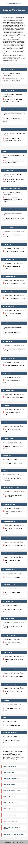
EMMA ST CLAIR (8, 652)
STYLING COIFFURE (9, 422)
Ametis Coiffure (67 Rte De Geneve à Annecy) (13, 45)
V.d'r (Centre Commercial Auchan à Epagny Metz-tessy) (13, 30)
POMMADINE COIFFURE (10, 732)
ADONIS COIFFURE (9, 276)
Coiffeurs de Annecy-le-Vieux (12, 790)
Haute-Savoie (19, 20)
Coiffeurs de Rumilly (9, 809)
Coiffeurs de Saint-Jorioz (10, 802)
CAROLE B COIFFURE (9, 358)
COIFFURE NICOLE (8, 439)
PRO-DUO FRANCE (8, 170)
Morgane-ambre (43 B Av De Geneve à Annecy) (13, 50)
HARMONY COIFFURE (9, 669)
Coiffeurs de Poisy (8, 772)
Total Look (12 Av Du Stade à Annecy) (15, 44)
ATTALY (5, 323)
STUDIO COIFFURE (9, 521)
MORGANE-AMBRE (8, 306)
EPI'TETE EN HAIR (8, 90)
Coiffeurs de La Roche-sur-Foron (13, 834)
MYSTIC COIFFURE (9, 390)
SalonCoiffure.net (7, 17)
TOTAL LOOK (7, 244)
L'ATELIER (6, 470)
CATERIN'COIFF (8, 373)
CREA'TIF (6, 701)
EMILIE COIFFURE (8, 227)
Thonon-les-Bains (21, 58)
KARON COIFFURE (8, 618)
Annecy (14, 58)
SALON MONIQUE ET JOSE (11, 487)
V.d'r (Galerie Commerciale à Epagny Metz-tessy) (13, 31)
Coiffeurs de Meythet (9, 766)
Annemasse (5, 60)
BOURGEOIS (6, 405)
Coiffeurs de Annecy (9, 784)
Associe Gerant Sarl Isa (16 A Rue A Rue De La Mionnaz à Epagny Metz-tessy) (14, 36)
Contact (21, 842)
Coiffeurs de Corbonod (10, 821)
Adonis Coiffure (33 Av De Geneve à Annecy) (13, 47)
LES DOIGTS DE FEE (9, 585)
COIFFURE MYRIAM (9, 635)
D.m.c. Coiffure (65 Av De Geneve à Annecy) (13, 48)
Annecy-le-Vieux (13, 60)
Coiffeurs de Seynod (9, 796)
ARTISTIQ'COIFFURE (9, 109)
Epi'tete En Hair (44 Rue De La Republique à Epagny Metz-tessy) (14, 25)
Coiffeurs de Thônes (9, 815)
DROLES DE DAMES (8, 341)
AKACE (5, 717)
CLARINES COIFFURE (9, 684)
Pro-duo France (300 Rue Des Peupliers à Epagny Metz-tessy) (13, 34)
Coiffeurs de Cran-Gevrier (11, 778)
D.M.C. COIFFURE (8, 291)
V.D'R (4, 129)
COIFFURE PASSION (9, 553)
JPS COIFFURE (7, 455)
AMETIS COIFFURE (8, 259)
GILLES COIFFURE (8, 69)
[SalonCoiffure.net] (14, 3)
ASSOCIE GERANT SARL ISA (11, 188)
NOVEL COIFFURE (8, 601)
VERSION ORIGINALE (9, 504)
